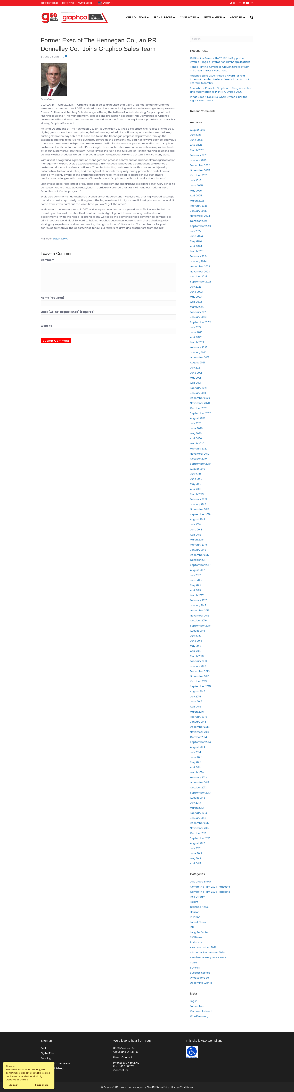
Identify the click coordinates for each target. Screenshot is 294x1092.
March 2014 (197, 772)
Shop (232, 2)
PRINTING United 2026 (203, 947)
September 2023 (200, 281)
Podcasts (196, 942)
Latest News (68, 2)
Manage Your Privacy (182, 1087)
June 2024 (196, 236)
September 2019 (200, 463)
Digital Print (48, 1053)
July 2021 (195, 367)
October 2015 (198, 681)
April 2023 (196, 302)
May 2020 (196, 433)
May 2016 (195, 646)
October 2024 (198, 221)
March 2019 (197, 494)
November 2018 (199, 509)
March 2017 (197, 595)
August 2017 (197, 570)
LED (192, 927)
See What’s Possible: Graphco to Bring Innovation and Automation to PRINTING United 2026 (221, 90)
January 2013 (198, 818)
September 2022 (200, 322)
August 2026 (198, 130)
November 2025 (200, 170)
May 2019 (195, 484)
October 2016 (198, 620)
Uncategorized (199, 977)
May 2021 (195, 377)
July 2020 (195, 423)
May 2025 (196, 190)
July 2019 (195, 474)
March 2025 (197, 200)
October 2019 (198, 458)
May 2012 (195, 858)
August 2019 (197, 469)
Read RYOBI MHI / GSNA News (208, 957)
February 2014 (198, 777)
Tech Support (163, 17)
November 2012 (199, 828)
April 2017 (195, 590)
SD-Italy (195, 967)
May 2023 (196, 296)
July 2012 (195, 848)
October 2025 (198, 175)
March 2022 (197, 342)
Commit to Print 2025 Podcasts (210, 892)
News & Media (213, 17)
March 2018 (197, 539)
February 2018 (198, 544)
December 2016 (199, 610)
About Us (236, 17)
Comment (47, 260)
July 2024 (195, 231)
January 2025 (198, 211)
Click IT (150, 1087)
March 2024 (197, 251)
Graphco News (199, 907)
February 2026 (198, 155)
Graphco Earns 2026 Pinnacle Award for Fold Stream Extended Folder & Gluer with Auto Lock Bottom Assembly (219, 79)
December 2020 (200, 398)
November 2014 (199, 732)
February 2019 (198, 499)
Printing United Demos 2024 (207, 952)
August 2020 (198, 418)
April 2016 (195, 651)
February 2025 (199, 205)
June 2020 (196, 428)
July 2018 (195, 524)
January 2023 (198, 317)
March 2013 (197, 808)
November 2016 (199, 615)
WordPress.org (199, 1016)
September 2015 (200, 686)
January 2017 (198, 605)
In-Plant (195, 917)
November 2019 (199, 453)
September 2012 (200, 838)
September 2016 (200, 625)
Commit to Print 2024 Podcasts (210, 886)
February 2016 (198, 661)
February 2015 (198, 717)
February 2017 (198, 600)
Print (43, 1048)
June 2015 (196, 701)
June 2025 (196, 185)
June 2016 (196, 641)
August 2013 (197, 797)
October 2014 (198, 737)
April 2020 (196, 438)
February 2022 (198, 347)
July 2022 (195, 327)
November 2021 (199, 357)
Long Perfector (199, 932)
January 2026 (198, 160)
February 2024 (199, 256)
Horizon (194, 912)
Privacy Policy (162, 1087)
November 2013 (199, 782)
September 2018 (200, 514)
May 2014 (195, 762)
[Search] (250, 17)
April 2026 (196, 145)
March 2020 (197, 443)
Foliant (194, 902)
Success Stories (200, 972)
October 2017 (198, 560)
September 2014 (200, 742)
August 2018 (197, 519)
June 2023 (196, 292)
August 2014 (197, 747)
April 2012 (195, 863)
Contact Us (188, 17)
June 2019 (196, 479)
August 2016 (197, 630)
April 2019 (195, 489)
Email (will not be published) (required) (68, 312)
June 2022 (196, 332)
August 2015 (197, 691)
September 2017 (200, 565)
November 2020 (200, 403)
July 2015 (195, 696)
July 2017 (195, 575)
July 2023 (195, 286)
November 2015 (199, 676)
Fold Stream (197, 896)
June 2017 (196, 580)
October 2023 (198, 276)
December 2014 (200, 727)
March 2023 (197, 307)
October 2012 (198, 833)
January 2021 (198, 393)
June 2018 (196, 529)
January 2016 (198, 666)
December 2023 (200, 266)
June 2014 (196, 757)
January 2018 (198, 550)
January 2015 (198, 721)
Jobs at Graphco (49, 2)
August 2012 (197, 843)
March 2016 (197, 656)
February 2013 (198, 813)
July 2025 (195, 180)
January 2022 (198, 352)
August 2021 (197, 362)
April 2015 (195, 706)
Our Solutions (85, 2)
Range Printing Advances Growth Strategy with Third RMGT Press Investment (219, 68)
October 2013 (198, 787)
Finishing (46, 1058)
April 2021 (195, 383)
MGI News (196, 937)
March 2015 (197, 711)
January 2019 (198, 504)
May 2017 (195, 585)
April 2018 (195, 534)
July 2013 (195, 802)
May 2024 (196, 241)
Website (46, 326)
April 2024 (196, 246)
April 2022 (196, 337)
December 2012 (199, 823)
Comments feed (200, 1011)
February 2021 (198, 388)
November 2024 (200, 216)
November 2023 (200, 271)
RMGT (193, 962)
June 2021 (196, 372)
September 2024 (200, 226)
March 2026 (197, 150)
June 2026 (196, 140)
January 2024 (198, 261)
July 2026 (195, 135)
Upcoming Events (201, 983)
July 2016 (195, 636)
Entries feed (197, 1006)
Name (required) (52, 297)
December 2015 (200, 671)
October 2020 (198, 408)
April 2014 (195, 767)
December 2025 (200, 165)
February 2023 (198, 312)
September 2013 (200, 792)
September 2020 (200, 413)
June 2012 (196, 853)
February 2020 (198, 448)
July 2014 (195, 752)
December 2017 (199, 555)
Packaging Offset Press (55, 1063)
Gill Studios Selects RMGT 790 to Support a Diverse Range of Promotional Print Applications (220, 60)
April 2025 (196, 195)
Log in (193, 1001)
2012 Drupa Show (200, 881)
